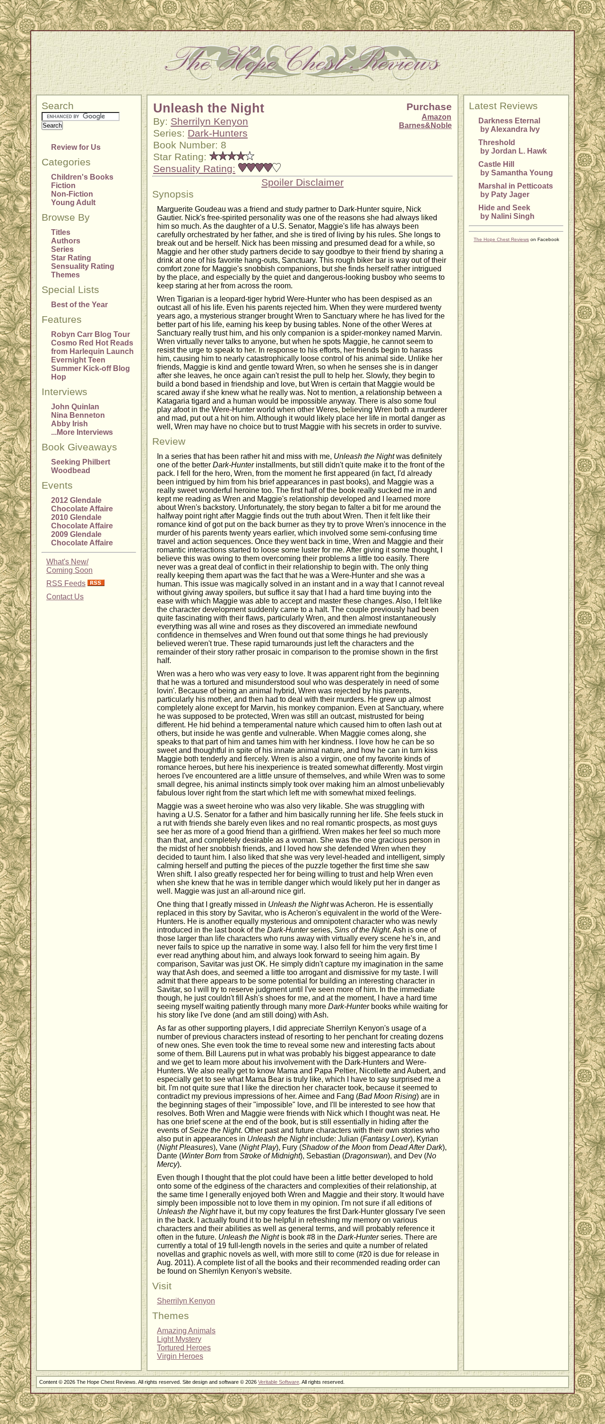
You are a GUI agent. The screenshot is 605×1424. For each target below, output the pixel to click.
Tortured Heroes (184, 1348)
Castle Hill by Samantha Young (515, 168)
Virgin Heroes (180, 1356)
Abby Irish (69, 424)
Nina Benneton (78, 415)
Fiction (63, 185)
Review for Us (76, 147)
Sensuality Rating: (194, 168)
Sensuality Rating (82, 266)
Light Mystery (179, 1339)
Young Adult (73, 202)
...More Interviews (82, 432)
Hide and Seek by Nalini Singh (506, 212)
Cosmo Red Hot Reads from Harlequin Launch (92, 347)
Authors (65, 241)
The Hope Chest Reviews (501, 239)
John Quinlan (75, 407)
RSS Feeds (66, 583)
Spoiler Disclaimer (302, 182)
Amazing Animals (186, 1331)
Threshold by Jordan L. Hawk (512, 146)
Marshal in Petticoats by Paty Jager (515, 190)
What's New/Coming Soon (69, 566)
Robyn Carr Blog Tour (90, 334)
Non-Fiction (72, 194)
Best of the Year (79, 305)
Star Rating (71, 258)
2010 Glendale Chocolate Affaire (82, 521)
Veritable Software (278, 1382)
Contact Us (65, 597)
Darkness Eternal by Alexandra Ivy (509, 125)
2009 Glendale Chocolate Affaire (82, 538)
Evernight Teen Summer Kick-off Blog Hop (90, 368)
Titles (60, 232)
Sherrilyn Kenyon (209, 121)
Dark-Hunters (218, 133)
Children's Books (82, 177)
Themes (65, 275)
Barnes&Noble (425, 125)
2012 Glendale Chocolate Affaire (82, 504)
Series (62, 249)
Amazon (436, 117)
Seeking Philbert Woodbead (80, 466)
